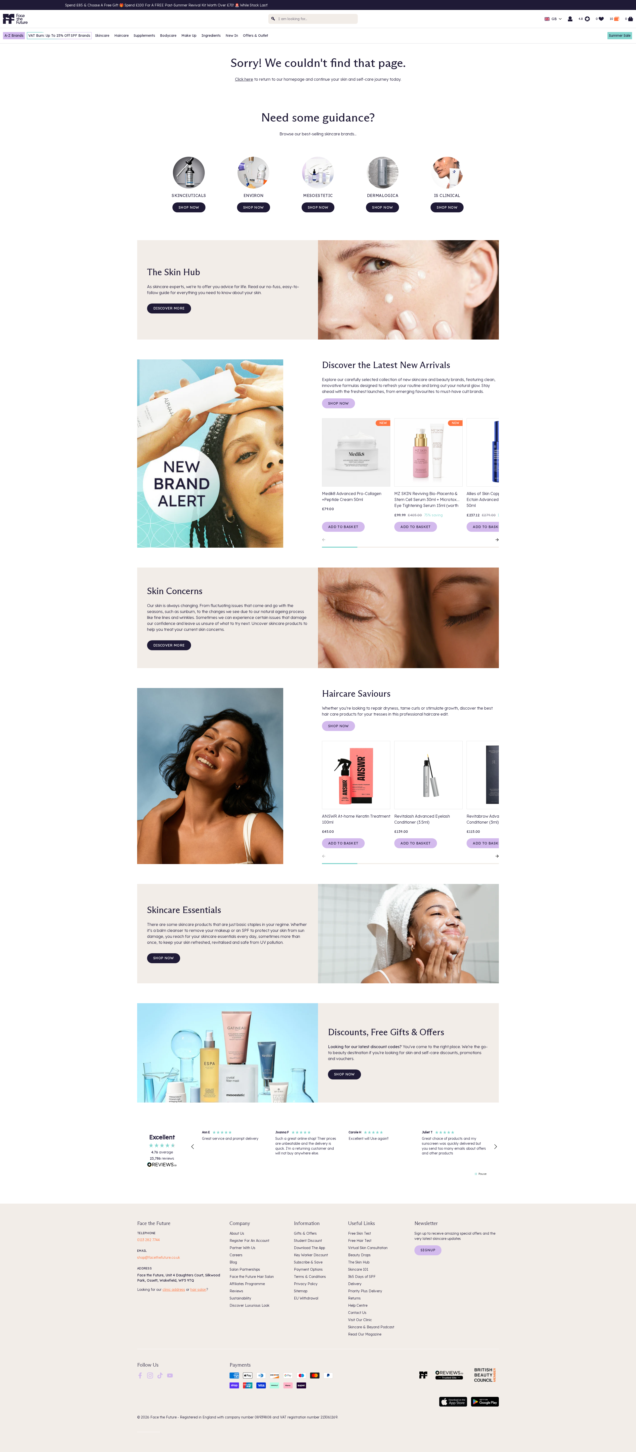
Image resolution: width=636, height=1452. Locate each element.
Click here (244, 79)
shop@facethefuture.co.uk (158, 1257)
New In (232, 35)
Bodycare (168, 35)
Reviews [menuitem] (236, 1291)
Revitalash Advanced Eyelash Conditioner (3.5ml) (422, 819)
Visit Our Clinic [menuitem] (360, 1320)
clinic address (173, 1289)
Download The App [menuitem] (309, 1248)
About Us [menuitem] (237, 1233)
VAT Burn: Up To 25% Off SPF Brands (59, 35)
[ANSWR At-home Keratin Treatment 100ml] (356, 775)
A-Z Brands (13, 35)
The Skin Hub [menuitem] (358, 1262)
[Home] (423, 1375)
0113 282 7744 (148, 1240)
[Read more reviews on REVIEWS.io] (162, 1165)
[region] (344, 1146)
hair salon (198, 1289)
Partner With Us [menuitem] (242, 1248)
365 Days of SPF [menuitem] (362, 1276)
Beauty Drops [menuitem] (359, 1255)
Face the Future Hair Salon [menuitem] (252, 1276)
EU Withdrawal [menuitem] (306, 1298)
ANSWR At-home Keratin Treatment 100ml (356, 819)
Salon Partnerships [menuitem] (245, 1269)
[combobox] (313, 19)
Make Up (189, 35)
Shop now (189, 207)
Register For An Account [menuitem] (249, 1240)
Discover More (169, 308)
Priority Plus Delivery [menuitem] (365, 1291)
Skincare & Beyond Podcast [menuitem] (371, 1327)
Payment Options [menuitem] (308, 1269)
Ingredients (211, 35)
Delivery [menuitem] (354, 1284)
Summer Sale (620, 35)
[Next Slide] (495, 540)
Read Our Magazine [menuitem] (364, 1334)
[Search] (273, 19)
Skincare (102, 35)
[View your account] (570, 18)
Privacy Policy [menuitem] (306, 1284)
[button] (193, 1147)
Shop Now (338, 403)
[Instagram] (150, 1375)
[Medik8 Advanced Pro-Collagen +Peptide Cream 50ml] (356, 452)
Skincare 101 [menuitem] (358, 1269)
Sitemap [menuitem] (300, 1291)
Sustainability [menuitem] (240, 1298)
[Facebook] (140, 1375)
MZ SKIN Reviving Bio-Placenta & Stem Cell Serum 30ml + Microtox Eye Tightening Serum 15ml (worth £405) (426, 500)
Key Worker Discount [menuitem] (311, 1255)
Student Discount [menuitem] (308, 1240)
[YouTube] (170, 1375)
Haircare (121, 35)
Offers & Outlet (255, 35)
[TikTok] (160, 1375)
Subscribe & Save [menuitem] (308, 1262)
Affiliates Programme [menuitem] (247, 1284)
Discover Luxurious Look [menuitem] (249, 1305)
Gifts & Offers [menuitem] (305, 1233)
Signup (428, 1250)
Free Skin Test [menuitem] (359, 1233)
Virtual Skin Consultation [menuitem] (368, 1248)
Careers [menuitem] (236, 1255)
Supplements (144, 35)
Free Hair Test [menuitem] (359, 1240)
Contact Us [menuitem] (357, 1312)
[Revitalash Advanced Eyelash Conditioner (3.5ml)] (428, 775)
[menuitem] (140, 1375)
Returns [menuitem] (354, 1298)
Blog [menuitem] (233, 1262)
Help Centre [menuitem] (357, 1305)
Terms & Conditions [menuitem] (310, 1276)
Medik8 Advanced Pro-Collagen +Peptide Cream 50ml (351, 496)
